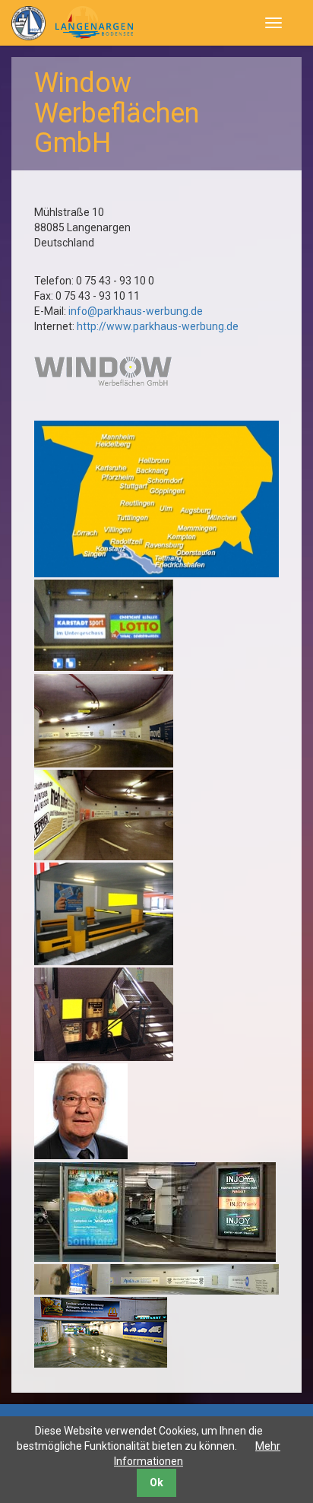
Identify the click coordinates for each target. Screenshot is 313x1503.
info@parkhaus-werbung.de (135, 311)
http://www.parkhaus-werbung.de (158, 326)
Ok (156, 1482)
